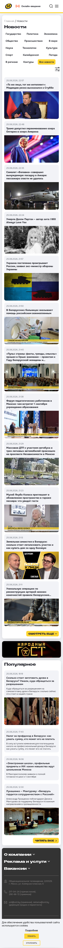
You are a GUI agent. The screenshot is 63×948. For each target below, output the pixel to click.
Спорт (9, 54)
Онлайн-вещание (30, 6)
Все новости (46, 62)
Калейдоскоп (31, 54)
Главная (9, 21)
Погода (53, 54)
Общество (12, 40)
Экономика (50, 33)
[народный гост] (31, 649)
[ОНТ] (8, 6)
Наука (9, 47)
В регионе (12, 62)
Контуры (28, 62)
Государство (13, 33)
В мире (53, 40)
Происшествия (33, 40)
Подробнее (31, 930)
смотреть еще (41, 634)
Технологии (29, 47)
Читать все (44, 841)
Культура (51, 47)
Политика (32, 33)
